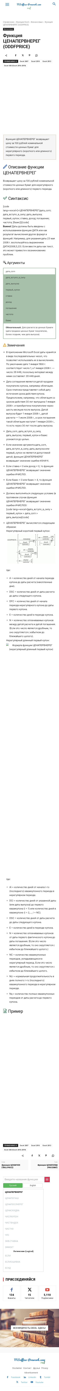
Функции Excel (22, 22)
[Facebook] (16, 55)
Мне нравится (12, 1288)
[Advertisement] (29, 101)
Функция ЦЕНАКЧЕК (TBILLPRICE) (11, 1166)
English (33, 1185)
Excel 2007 (24, 61)
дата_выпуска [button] (12, 283)
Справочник (8, 22)
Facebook (15, 1377)
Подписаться (47, 1288)
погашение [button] (11, 308)
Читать (29, 1288)
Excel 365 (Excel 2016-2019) (15, 65)
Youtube (39, 1382)
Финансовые (37, 22)
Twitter (24, 1382)
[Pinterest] (29, 55)
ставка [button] (9, 296)
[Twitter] (23, 55)
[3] (29, 1328)
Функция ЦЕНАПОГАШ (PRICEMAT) (47, 1166)
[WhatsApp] (36, 55)
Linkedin (32, 1377)
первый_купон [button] (13, 289)
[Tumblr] (40, 1377)
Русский (12, 1185)
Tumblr (47, 1377)
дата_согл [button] (10, 271)
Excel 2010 (35, 61)
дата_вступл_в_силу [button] (15, 277)
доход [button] (9, 302)
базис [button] (8, 320)
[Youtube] (32, 1382)
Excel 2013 (47, 61)
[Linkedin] (24, 1377)
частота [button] (9, 314)
